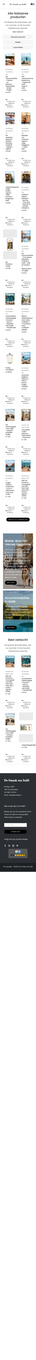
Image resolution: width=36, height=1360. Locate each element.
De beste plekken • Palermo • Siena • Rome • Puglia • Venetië (25, 381)
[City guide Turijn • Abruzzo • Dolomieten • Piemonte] (26, 415)
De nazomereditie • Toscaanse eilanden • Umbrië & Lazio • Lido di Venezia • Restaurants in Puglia (27, 262)
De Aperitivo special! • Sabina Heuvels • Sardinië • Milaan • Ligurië (9, 142)
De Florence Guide (9, 264)
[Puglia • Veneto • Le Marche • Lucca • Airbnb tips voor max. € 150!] (10, 466)
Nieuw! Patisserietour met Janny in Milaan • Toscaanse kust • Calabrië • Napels (27, 323)
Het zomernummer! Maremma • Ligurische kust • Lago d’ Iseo (28, 82)
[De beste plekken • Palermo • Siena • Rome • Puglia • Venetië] (26, 358)
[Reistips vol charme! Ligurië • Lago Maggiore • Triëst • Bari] (26, 118)
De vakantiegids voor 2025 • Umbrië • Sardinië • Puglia (11, 430)
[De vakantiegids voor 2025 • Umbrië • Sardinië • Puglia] (10, 415)
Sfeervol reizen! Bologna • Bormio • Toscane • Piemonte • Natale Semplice (26, 201)
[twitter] (9, 846)
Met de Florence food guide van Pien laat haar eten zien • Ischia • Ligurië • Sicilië (26, 488)
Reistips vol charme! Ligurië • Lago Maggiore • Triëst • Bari (25, 142)
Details (12, 103)
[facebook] (5, 846)
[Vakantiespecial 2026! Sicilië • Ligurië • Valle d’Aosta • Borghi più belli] (10, 177)
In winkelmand (11, 100)
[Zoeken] (34, 4)
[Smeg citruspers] (10, 358)
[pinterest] (17, 846)
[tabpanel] (18, 286)
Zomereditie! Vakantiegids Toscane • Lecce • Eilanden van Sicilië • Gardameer (11, 322)
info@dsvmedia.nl (15, 795)
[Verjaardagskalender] (26, 727)
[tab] (18, 32)
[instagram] (13, 846)
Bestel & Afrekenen (10, 106)
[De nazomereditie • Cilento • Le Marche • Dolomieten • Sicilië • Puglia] (10, 59)
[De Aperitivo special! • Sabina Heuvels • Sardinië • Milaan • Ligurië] (10, 118)
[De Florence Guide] (10, 244)
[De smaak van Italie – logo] (18, 4)
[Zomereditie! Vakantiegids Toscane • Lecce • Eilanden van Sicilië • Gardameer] (10, 299)
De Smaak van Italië (25, 867)
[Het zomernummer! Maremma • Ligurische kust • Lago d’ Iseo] (26, 59)
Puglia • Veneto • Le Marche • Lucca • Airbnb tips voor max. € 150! (10, 488)
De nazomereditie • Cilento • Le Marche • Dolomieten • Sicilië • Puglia (11, 83)
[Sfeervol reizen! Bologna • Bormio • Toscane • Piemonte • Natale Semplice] (26, 177)
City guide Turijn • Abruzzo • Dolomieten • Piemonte (26, 433)
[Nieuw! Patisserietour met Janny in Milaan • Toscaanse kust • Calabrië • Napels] (26, 299)
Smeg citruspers (10, 369)
